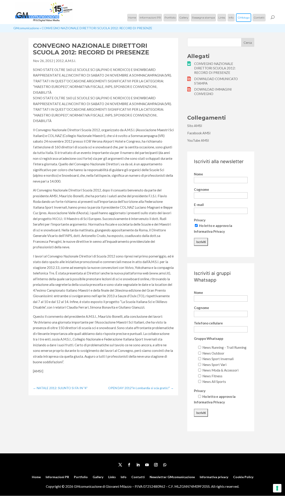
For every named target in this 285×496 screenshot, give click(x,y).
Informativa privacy (214, 477)
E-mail (199, 205)
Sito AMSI (194, 126)
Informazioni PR (150, 17)
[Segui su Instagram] (155, 464)
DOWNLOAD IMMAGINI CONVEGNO (213, 91)
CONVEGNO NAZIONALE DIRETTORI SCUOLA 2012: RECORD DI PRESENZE (215, 68)
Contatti (259, 17)
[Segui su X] (120, 464)
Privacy (200, 220)
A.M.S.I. (70, 61)
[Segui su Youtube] (147, 464)
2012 (60, 61)
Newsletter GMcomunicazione (172, 477)
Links (221, 17)
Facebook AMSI (199, 133)
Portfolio (170, 17)
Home (132, 17)
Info (231, 17)
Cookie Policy (243, 477)
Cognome (201, 189)
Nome (198, 174)
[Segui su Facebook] (129, 464)
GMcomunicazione (26, 28)
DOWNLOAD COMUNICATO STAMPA (216, 81)
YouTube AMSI (198, 140)
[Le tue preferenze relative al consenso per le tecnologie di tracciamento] (277, 488)
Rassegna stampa (203, 17)
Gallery (183, 17)
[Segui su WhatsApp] (164, 464)
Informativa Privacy (209, 231)
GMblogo (244, 17)
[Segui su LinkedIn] (138, 464)
